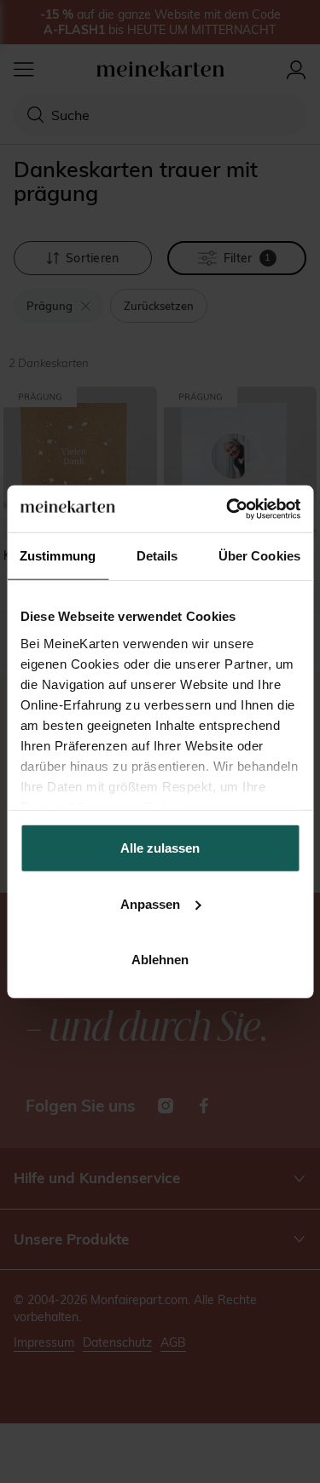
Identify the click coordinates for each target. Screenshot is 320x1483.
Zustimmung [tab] (58, 556)
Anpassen (150, 903)
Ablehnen (160, 959)
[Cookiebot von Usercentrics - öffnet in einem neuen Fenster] (227, 508)
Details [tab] (157, 556)
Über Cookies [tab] (259, 556)
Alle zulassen (160, 848)
